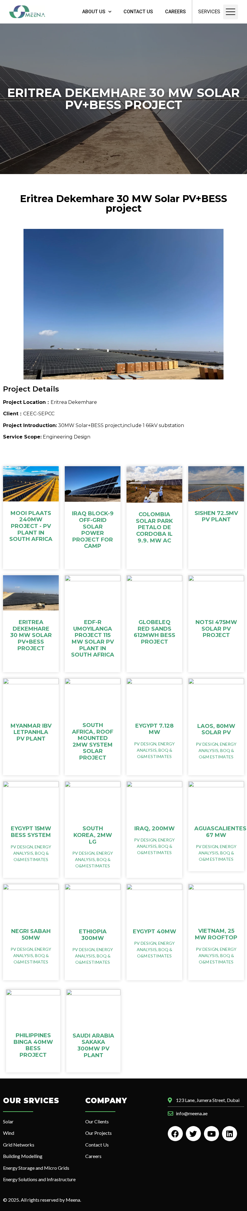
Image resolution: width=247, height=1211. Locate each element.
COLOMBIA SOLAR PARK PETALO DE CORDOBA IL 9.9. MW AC (154, 527)
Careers (175, 11)
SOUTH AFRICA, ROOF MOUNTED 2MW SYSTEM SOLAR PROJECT (92, 741)
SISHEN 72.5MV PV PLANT (216, 516)
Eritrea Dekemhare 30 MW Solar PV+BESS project (31, 635)
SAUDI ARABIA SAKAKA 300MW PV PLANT (93, 1045)
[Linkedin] (229, 1133)
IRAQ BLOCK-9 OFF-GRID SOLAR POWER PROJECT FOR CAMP (93, 529)
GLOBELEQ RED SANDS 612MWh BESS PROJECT (154, 632)
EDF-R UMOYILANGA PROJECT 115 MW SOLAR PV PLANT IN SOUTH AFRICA (92, 638)
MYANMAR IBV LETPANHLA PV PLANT (31, 732)
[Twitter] (193, 1133)
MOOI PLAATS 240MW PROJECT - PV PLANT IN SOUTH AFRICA (30, 526)
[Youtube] (211, 1133)
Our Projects (98, 1133)
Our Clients (97, 1121)
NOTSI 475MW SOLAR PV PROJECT (216, 628)
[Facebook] (175, 1133)
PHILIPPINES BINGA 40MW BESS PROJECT (33, 1045)
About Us (93, 11)
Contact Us (138, 11)
